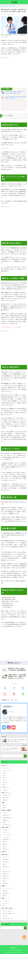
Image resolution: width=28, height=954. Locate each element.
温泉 (4, 777)
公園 (4, 772)
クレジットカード (7, 888)
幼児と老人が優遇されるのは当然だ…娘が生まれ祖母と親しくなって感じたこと (15, 97)
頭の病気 (5, 878)
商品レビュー (6, 792)
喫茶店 (5, 844)
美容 (4, 898)
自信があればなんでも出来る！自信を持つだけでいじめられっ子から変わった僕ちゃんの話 (15, 92)
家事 (4, 802)
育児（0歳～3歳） (7, 918)
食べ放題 (5, 849)
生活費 (5, 891)
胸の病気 (5, 873)
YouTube (13, 729)
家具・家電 (6, 797)
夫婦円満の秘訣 (7, 817)
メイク (5, 903)
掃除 (4, 805)
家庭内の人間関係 (7, 810)
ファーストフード (7, 834)
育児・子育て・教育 (12, 700)
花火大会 (5, 782)
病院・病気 (5, 854)
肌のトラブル (6, 871)
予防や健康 (6, 859)
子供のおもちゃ (7, 795)
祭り (4, 780)
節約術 (4, 886)
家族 (4, 822)
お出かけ (5, 765)
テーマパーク (6, 770)
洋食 (4, 846)
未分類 (4, 851)
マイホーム (5, 787)
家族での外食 (6, 827)
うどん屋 (5, 830)
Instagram (9, 729)
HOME (15, 947)
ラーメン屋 (6, 837)
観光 (4, 784)
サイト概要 (13, 950)
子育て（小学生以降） (8, 913)
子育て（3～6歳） (7, 911)
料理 (4, 807)
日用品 (5, 800)
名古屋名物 (6, 839)
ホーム (8, 950)
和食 (4, 841)
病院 (4, 864)
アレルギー (6, 857)
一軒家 (5, 790)
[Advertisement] (14, 73)
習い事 (5, 915)
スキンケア (6, 901)
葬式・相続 (6, 893)
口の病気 (5, 862)
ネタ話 (5, 812)
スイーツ (5, 832)
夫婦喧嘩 (5, 820)
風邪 (4, 881)
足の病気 (5, 876)
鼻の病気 (5, 883)
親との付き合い (7, 824)
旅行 (4, 775)
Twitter (4, 729)
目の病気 (5, 866)
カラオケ (5, 768)
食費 (4, 895)
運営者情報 (18, 950)
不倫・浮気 (6, 815)
